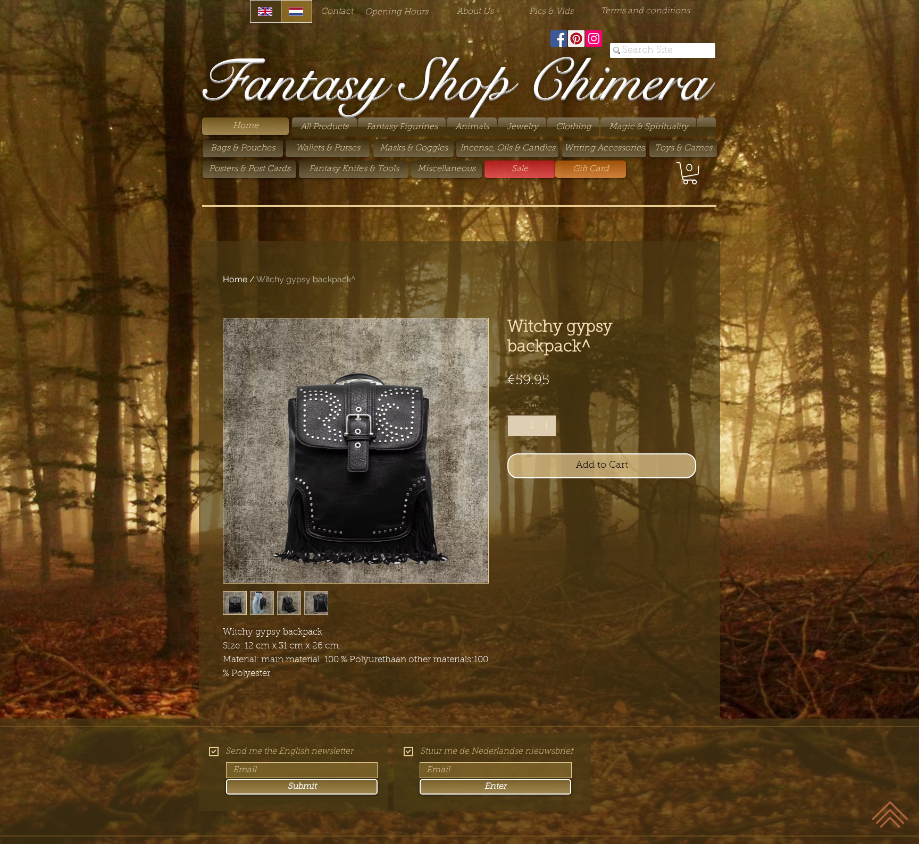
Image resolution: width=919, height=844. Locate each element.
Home (235, 279)
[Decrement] (516, 426)
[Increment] (547, 426)
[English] (265, 11)
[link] (689, 173)
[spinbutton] (532, 426)
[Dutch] (296, 11)
